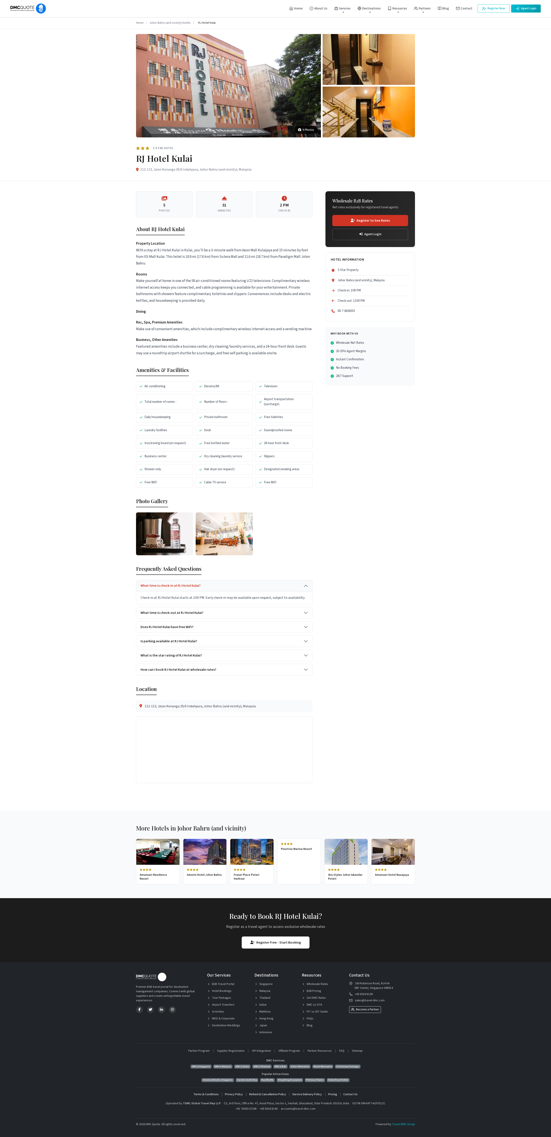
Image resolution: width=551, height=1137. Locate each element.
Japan (263, 1025)
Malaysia (264, 991)
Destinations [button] (371, 8)
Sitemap (357, 1051)
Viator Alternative (300, 1066)
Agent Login (528, 8)
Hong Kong (266, 1018)
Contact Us (350, 1094)
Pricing (332, 1094)
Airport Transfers (222, 1005)
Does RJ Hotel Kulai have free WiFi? (167, 627)
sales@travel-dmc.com (370, 1000)
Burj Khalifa (267, 1079)
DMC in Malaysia (223, 1066)
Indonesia (265, 1032)
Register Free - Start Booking (278, 942)
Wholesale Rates (317, 984)
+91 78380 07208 (246, 1109)
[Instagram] (172, 1009)
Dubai (262, 1005)
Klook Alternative (323, 1066)
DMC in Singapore (201, 1066)
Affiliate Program (289, 1051)
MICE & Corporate (223, 1018)
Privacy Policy (234, 1094)
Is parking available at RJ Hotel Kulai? (169, 641)
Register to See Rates (373, 220)
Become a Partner (367, 1009)
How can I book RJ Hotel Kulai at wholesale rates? (178, 669)
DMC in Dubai (242, 1066)
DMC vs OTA (314, 1005)
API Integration (261, 1051)
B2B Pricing (313, 991)
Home (298, 8)
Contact (466, 8)
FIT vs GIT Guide (317, 1011)
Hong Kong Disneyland (290, 1079)
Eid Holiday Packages (347, 1066)
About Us (320, 8)
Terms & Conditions (206, 1094)
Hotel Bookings (221, 991)
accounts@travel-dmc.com (298, 1109)
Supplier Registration (231, 1051)
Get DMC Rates (316, 998)
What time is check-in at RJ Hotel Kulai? (171, 585)
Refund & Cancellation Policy (267, 1094)
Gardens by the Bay (247, 1079)
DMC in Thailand (262, 1066)
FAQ (341, 1051)
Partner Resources (320, 1051)
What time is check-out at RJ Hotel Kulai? (172, 612)
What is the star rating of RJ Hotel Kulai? (171, 655)
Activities (217, 1011)
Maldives (265, 1011)
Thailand (264, 998)
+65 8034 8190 (364, 994)
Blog (445, 8)
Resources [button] (399, 8)
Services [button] (345, 8)
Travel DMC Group (403, 1124)
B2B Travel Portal (222, 984)
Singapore (266, 984)
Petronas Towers (314, 1079)
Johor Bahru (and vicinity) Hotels (170, 23)
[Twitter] (150, 1009)
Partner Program (199, 1051)
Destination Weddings (225, 1025)
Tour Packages (221, 998)
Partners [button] (425, 8)
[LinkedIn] (161, 1009)
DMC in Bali (280, 1066)
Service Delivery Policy (307, 1094)
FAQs (309, 1018)
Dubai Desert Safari (338, 1079)
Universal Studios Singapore (217, 1079)
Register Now (496, 8)
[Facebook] (139, 1009)
